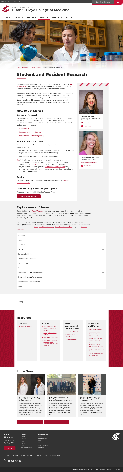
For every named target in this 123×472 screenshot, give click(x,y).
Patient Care (31, 17)
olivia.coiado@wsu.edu (89, 122)
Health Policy (23, 263)
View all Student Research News (29, 422)
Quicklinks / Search (102, 2)
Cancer (20, 249)
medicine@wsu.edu (74, 463)
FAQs (20, 302)
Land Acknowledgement (26, 446)
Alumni (40, 436)
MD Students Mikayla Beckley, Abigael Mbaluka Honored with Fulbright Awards (29, 399)
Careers (23, 436)
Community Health (25, 254)
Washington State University (10, 1)
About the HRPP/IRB (72, 332)
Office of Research (37, 211)
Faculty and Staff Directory (44, 227)
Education (17, 17)
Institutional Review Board (55, 167)
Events (23, 443)
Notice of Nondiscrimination (53, 455)
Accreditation (27, 455)
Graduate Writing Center (51, 337)
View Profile (87, 126)
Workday (16, 455)
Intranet (7, 455)
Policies (37, 455)
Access (96, 469)
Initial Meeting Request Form (28, 196)
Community (56, 17)
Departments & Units (42, 439)
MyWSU (109, 469)
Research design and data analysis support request (50, 328)
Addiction (21, 236)
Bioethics (21, 245)
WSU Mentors (37, 164)
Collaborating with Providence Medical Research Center (95, 333)
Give (118, 2)
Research (43, 17)
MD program (24, 128)
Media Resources (43, 445)
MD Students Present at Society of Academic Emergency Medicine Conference (92, 399)
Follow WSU (116, 469)
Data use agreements (95, 329)
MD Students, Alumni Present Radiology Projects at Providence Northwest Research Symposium (60, 399)
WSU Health (41, 447)
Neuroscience (23, 268)
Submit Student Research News (56, 422)
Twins (20, 286)
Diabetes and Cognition (27, 259)
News (22, 441)
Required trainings (71, 339)
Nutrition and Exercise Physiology (31, 136)
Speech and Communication (29, 282)
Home (8, 17)
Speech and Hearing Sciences (30, 132)
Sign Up (10, 448)
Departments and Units (63, 227)
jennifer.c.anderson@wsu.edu (90, 162)
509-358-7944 (65, 463)
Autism (21, 240)
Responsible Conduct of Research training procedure (96, 340)
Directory (23, 439)
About (68, 17)
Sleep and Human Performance (30, 277)
